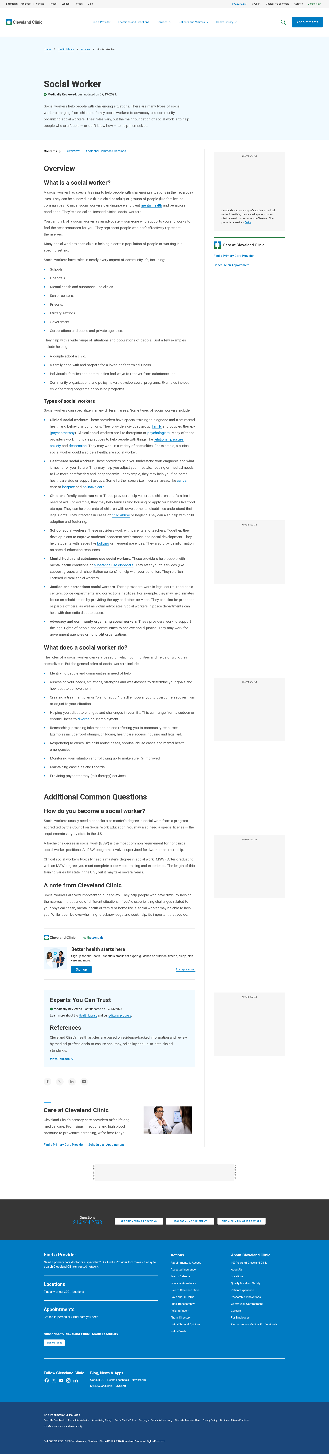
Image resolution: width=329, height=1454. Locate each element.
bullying (103, 543)
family (157, 426)
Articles (85, 49)
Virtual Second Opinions (185, 1324)
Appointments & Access (186, 1262)
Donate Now (314, 3)
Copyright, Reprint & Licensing (155, 1420)
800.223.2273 (239, 3)
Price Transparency (183, 1304)
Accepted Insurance (183, 1269)
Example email (185, 969)
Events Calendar (181, 1276)
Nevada (79, 3)
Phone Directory (181, 1317)
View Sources (60, 1059)
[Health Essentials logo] (92, 937)
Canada (40, 3)
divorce (83, 719)
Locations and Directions (133, 22)
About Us (237, 1269)
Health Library (66, 49)
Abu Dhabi (26, 3)
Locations (237, 1276)
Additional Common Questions (106, 151)
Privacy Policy (210, 1420)
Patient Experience (242, 1290)
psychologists (158, 433)
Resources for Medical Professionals (254, 1324)
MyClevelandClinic (101, 1386)
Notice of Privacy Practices (234, 1420)
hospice (68, 487)
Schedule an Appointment (231, 265)
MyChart (256, 3)
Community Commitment (247, 1304)
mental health (151, 205)
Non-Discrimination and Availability (63, 1426)
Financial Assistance (183, 1283)
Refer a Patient (180, 1310)
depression (78, 446)
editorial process (120, 1015)
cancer (182, 480)
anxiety (55, 446)
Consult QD (97, 1380)
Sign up (81, 969)
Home (47, 49)
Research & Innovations (246, 1297)
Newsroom (139, 1380)
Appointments (307, 22)
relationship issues (169, 439)
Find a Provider (101, 22)
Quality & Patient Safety (245, 1283)
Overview (73, 151)
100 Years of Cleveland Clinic (249, 1262)
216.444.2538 (87, 1222)
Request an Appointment (190, 1221)
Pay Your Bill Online (182, 1297)
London (65, 3)
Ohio (90, 3)
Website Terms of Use (187, 1420)
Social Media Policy (125, 1420)
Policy (248, 222)
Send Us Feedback (54, 1420)
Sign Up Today (54, 1342)
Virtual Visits (178, 1331)
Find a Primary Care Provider (234, 256)
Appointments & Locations (139, 1221)
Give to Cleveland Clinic (185, 1290)
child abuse (121, 515)
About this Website (78, 1420)
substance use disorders (113, 565)
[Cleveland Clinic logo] (60, 937)
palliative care (93, 487)
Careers (298, 3)
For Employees (240, 1317)
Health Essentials (118, 1380)
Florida (53, 3)
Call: (53, 1441)
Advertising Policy (102, 1420)
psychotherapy (63, 433)
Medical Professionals (277, 3)
